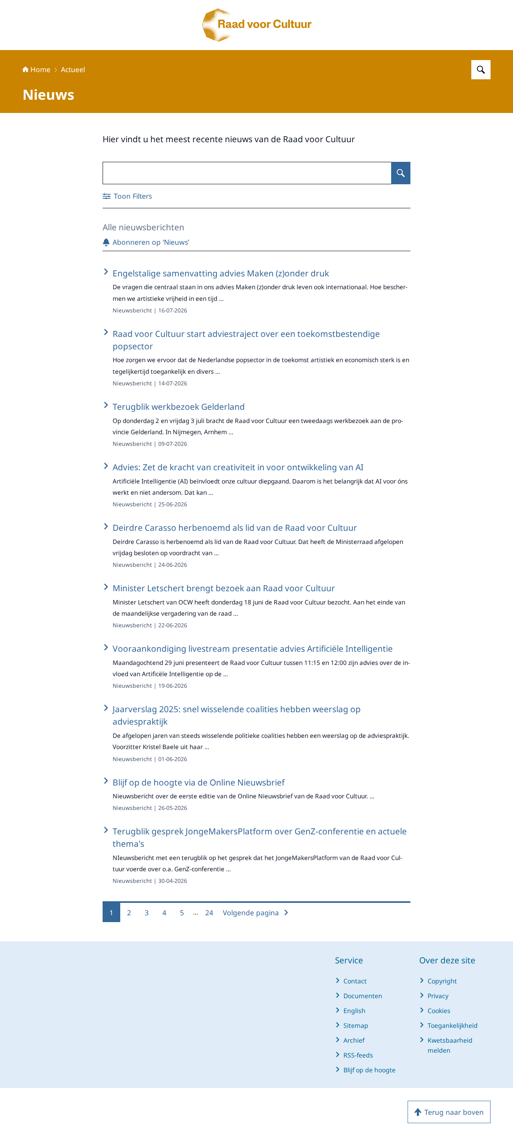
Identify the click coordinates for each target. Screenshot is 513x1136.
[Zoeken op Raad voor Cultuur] (481, 69)
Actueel (73, 69)
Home (40, 69)
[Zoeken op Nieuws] (400, 173)
